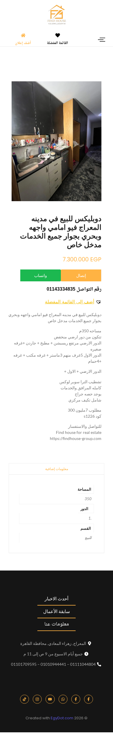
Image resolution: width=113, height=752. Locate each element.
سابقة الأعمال (56, 611)
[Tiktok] (24, 699)
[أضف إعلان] (23, 35)
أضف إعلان (23, 43)
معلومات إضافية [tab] (56, 468)
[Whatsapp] (63, 699)
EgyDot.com (62, 718)
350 (88, 498)
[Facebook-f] (88, 699)
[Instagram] (37, 699)
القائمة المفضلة (57, 43)
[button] (73, 302)
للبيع (88, 537)
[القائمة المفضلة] (57, 35)
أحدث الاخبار (56, 598)
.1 (90, 518)
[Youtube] (49, 699)
